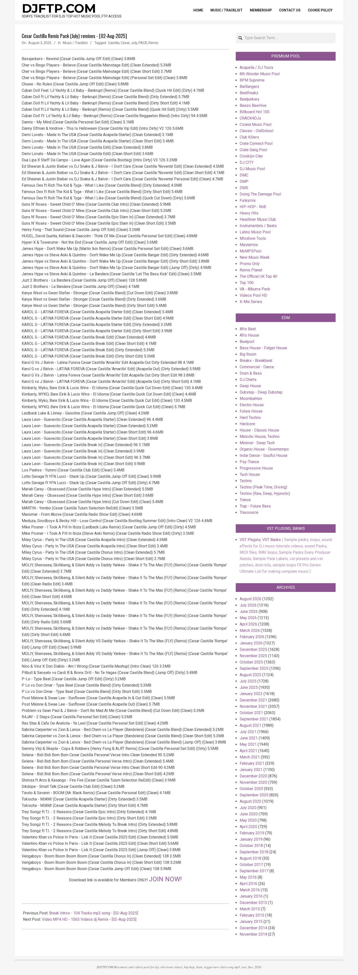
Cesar (125, 43)
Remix (153, 43)
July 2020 (248, 807)
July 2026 (248, 605)
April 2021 (248, 750)
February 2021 (252, 763)
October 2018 (251, 845)
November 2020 (253, 782)
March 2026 (250, 630)
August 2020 (250, 801)
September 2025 (254, 668)
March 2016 (250, 890)
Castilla (113, 43)
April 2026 (248, 624)
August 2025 (250, 674)
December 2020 (253, 776)
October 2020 (251, 788)
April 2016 (248, 883)
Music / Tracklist (75, 43)
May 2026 (248, 618)
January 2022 (251, 693)
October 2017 (251, 864)
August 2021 (250, 725)
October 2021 (251, 712)
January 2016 (251, 896)
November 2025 (253, 655)
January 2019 (251, 839)
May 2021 (248, 744)
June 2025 (249, 687)
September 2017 (254, 871)
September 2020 (254, 795)
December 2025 (253, 649)
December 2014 (253, 928)
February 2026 (252, 637)
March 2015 (250, 909)
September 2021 (254, 719)
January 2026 (251, 643)
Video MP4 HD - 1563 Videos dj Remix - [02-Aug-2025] (89, 919)
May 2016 (248, 877)
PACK (143, 43)
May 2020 (248, 820)
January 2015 (251, 921)
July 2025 (248, 681)
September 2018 (254, 852)
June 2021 (249, 738)
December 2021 (253, 700)
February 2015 (252, 915)
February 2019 (252, 833)
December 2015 (253, 902)
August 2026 (250, 599)
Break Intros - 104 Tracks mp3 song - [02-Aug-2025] (93, 913)
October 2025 (251, 662)
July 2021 (248, 731)
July (134, 43)
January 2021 (251, 769)
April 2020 (248, 826)
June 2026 (249, 611)
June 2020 (249, 814)
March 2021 (250, 757)
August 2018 (250, 858)
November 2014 (253, 934)
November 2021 (253, 706)
